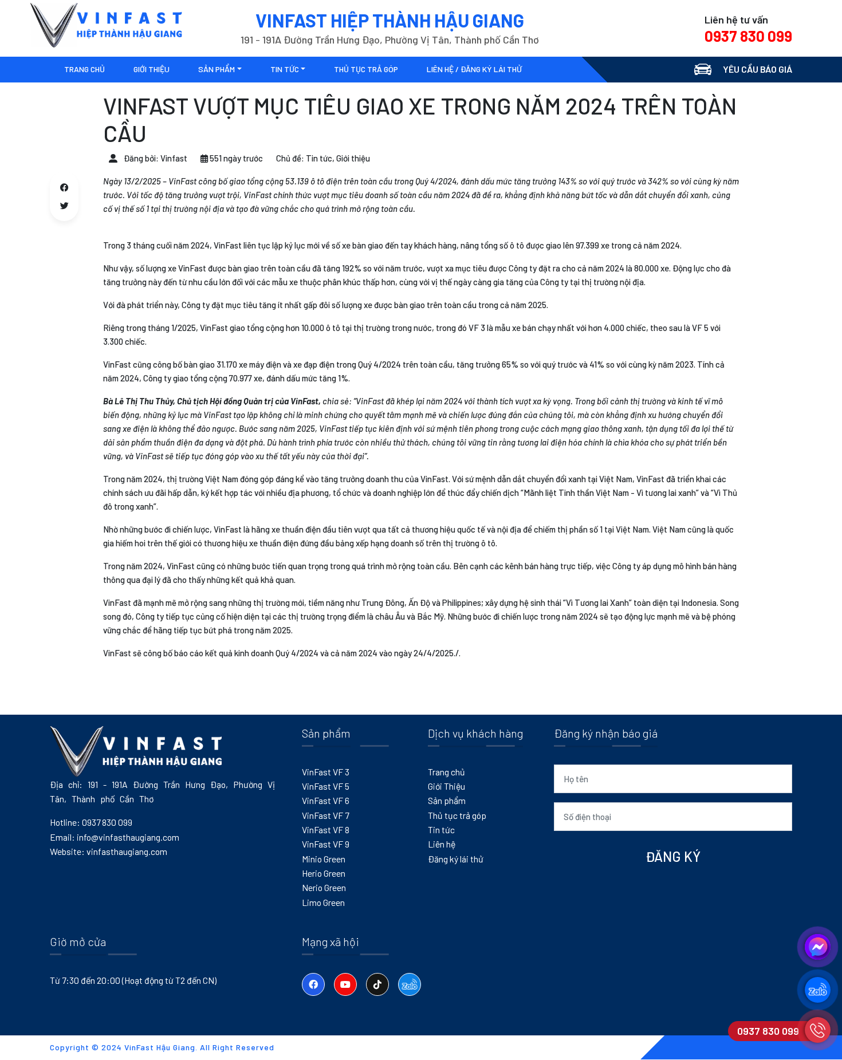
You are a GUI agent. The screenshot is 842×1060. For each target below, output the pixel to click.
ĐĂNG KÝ (673, 856)
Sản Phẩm (216, 69)
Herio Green (323, 873)
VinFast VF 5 (325, 786)
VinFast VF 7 (325, 815)
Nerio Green (324, 887)
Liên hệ (441, 843)
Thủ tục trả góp (366, 69)
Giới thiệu (151, 69)
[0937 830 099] (818, 1030)
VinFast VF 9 (325, 843)
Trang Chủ (84, 69)
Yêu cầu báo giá (757, 69)
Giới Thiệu (446, 786)
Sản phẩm (447, 800)
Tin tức (441, 829)
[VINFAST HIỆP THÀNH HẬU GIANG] (106, 24)
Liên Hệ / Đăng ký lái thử (474, 69)
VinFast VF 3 (325, 771)
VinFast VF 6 (325, 800)
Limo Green (323, 902)
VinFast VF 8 (325, 829)
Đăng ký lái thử (455, 858)
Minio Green (323, 858)
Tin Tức (284, 69)
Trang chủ (446, 771)
